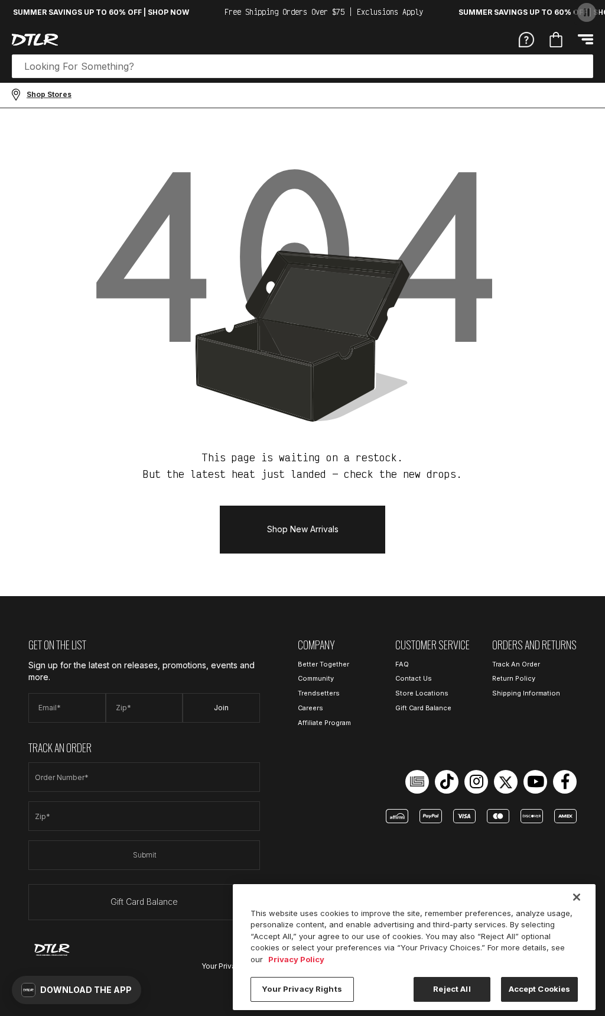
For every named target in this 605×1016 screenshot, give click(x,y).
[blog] (417, 782)
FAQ (402, 664)
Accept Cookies (540, 989)
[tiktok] (446, 782)
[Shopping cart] (556, 39)
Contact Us (413, 678)
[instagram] (476, 782)
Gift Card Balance (144, 902)
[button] (76, 990)
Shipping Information (526, 693)
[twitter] (506, 782)
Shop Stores (49, 94)
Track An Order (516, 664)
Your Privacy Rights (301, 989)
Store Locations (421, 693)
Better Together (323, 664)
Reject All (451, 989)
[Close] (577, 897)
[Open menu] (585, 39)
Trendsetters (319, 693)
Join (221, 707)
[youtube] (535, 782)
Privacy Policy (296, 959)
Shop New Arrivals (303, 529)
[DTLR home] (35, 40)
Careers (310, 708)
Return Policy (513, 678)
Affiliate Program (324, 723)
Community (316, 678)
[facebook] (565, 782)
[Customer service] (526, 39)
